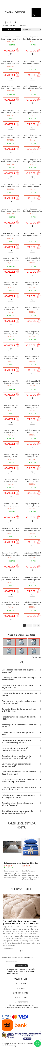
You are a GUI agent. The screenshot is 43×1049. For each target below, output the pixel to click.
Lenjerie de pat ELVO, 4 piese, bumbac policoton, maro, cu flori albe (10, 529)
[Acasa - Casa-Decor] (15, 12)
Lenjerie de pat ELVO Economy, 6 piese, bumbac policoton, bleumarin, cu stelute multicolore (32, 480)
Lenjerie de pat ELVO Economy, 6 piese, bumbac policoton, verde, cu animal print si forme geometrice (10, 480)
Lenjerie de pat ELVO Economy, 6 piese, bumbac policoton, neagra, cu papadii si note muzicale (32, 431)
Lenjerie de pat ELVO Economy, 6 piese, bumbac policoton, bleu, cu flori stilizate (32, 382)
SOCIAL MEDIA (21, 984)
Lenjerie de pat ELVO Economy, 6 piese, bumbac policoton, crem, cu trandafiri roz (11, 283)
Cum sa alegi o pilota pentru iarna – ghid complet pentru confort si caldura (21, 922)
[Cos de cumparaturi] (34, 19)
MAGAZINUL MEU (20, 979)
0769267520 (23, 1002)
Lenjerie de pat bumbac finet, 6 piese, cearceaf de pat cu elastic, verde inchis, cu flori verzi (10, 136)
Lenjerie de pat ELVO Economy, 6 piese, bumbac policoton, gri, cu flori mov (10, 333)
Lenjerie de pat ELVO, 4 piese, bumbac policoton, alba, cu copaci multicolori (32, 554)
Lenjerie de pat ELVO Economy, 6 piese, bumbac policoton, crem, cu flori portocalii (32, 259)
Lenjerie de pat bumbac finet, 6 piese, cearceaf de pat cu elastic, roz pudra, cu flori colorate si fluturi (32, 136)
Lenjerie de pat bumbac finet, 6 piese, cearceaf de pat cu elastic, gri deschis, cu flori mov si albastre (10, 185)
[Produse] (34, 10)
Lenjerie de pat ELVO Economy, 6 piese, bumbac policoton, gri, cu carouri (10, 505)
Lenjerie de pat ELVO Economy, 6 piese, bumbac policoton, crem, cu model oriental (32, 505)
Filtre (12, 29)
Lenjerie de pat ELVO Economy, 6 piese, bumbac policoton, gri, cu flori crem (10, 382)
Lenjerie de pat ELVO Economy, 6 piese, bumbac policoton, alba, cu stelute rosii (32, 283)
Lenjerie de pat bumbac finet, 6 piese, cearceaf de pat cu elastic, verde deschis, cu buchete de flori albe (32, 87)
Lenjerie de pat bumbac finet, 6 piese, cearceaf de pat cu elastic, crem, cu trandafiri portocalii (10, 210)
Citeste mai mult (8, 949)
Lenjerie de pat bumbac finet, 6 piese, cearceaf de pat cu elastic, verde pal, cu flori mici (10, 87)
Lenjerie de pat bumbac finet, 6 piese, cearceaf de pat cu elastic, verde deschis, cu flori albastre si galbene (32, 111)
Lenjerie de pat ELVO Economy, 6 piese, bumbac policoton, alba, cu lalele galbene (11, 431)
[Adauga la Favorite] (10, 54)
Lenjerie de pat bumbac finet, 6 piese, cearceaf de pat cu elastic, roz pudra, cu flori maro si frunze (32, 62)
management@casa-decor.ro (23, 1005)
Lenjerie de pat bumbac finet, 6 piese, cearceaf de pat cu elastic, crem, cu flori (10, 38)
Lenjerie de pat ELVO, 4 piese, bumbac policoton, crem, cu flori (32, 578)
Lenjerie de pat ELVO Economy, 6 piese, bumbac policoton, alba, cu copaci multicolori (32, 308)
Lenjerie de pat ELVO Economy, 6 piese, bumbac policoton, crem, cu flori (11, 259)
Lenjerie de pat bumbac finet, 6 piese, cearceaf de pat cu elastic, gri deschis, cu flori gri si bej (10, 161)
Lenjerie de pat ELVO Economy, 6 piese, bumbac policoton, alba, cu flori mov (11, 308)
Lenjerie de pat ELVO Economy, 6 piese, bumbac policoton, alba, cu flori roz (32, 333)
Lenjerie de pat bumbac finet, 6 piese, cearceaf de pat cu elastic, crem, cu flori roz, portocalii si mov (32, 161)
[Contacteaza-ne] (34, 14)
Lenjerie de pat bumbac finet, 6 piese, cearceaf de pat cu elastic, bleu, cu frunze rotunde (32, 185)
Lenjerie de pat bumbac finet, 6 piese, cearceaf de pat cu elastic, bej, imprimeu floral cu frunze (10, 62)
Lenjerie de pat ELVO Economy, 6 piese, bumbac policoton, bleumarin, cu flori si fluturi (10, 406)
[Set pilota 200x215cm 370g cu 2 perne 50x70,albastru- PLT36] (31, 847)
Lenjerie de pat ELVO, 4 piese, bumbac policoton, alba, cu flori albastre (10, 603)
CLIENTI (20, 988)
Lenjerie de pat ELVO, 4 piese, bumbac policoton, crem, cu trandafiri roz (32, 603)
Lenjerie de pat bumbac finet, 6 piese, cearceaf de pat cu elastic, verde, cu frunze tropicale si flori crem (32, 210)
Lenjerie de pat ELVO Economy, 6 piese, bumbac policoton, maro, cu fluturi (32, 406)
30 (35, 625)
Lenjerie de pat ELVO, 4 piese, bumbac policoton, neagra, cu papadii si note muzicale (10, 578)
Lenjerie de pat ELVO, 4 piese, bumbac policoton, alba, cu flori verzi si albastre (32, 529)
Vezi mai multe (36, 657)
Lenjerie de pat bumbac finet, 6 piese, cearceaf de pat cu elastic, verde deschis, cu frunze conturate (32, 38)
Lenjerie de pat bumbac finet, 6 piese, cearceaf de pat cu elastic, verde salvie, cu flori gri (10, 111)
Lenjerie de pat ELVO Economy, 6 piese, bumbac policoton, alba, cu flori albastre (11, 357)
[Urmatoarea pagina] (38, 625)
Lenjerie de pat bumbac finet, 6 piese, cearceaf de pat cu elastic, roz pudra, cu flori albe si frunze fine (32, 234)
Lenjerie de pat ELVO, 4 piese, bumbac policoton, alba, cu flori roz (10, 554)
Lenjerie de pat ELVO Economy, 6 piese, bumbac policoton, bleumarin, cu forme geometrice (10, 456)
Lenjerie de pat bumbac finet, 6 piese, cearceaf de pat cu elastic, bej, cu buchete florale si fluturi (10, 234)
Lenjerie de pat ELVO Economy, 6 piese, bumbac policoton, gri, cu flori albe (32, 357)
